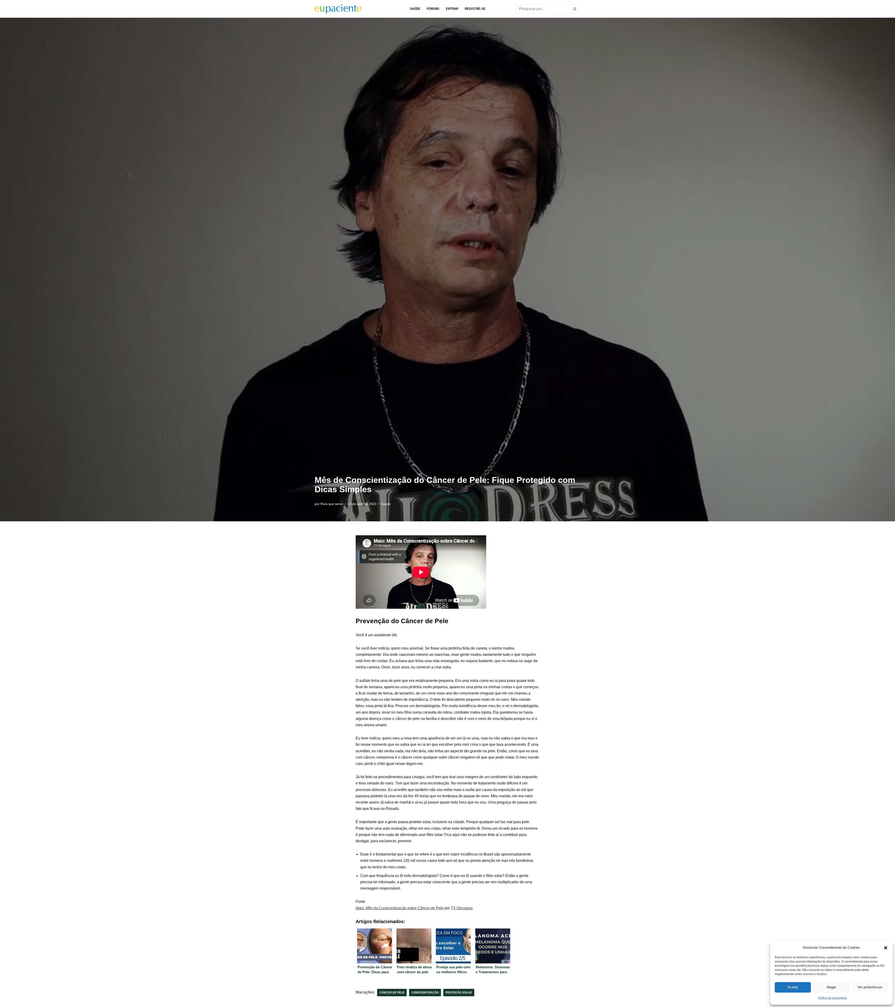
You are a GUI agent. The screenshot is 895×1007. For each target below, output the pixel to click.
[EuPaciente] (338, 9)
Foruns (433, 8)
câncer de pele (391, 992)
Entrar (452, 8)
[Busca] (575, 9)
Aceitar (793, 987)
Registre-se (475, 8)
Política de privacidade (832, 998)
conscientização (425, 992)
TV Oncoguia (462, 908)
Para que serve (331, 504)
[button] (885, 947)
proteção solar (459, 992)
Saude (386, 504)
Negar (831, 987)
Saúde (415, 8)
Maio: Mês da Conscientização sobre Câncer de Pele (400, 908)
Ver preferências (869, 987)
